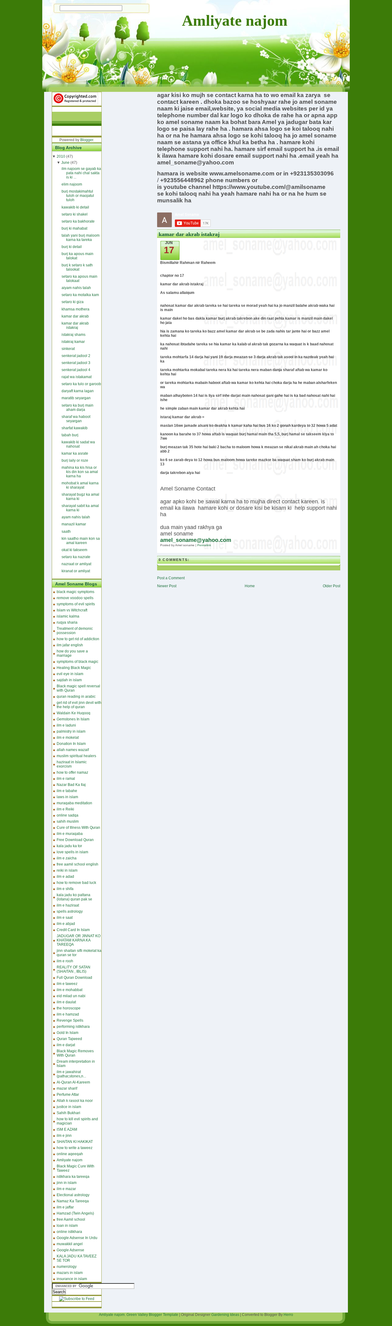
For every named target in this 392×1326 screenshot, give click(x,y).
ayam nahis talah (76, 517)
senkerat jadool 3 (76, 363)
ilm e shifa (65, 889)
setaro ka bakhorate (78, 221)
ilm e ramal (66, 778)
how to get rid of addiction (78, 639)
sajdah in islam (69, 680)
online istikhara (69, 1232)
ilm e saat (65, 917)
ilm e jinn (64, 1135)
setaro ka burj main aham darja (77, 407)
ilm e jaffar (65, 1207)
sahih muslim (68, 821)
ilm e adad (65, 876)
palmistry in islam (71, 731)
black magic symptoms (75, 592)
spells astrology (70, 911)
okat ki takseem (74, 550)
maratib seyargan (76, 398)
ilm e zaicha (67, 858)
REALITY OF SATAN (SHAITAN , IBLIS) (73, 969)
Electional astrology (73, 1195)
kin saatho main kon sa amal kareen (81, 540)
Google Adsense (70, 1250)
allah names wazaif (73, 750)
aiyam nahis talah (76, 288)
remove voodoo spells (75, 598)
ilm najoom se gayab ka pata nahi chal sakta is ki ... (81, 173)
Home (250, 586)
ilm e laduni (66, 725)
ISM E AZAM (67, 1129)
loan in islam (67, 1225)
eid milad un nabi (71, 996)
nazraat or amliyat (76, 564)
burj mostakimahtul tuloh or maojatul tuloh (78, 195)
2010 (61, 156)
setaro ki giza (73, 302)
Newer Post (166, 586)
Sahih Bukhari (68, 1113)
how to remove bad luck (76, 883)
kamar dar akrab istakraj (75, 325)
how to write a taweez (74, 1148)
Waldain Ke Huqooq (73, 713)
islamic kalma (68, 616)
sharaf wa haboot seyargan (76, 419)
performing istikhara (73, 1026)
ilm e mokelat (68, 737)
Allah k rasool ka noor (75, 1101)
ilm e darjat (66, 1045)
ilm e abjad (66, 924)
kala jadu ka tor (69, 846)
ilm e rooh (65, 961)
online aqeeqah (70, 1154)
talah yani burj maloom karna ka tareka (81, 237)
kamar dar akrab (75, 316)
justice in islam (69, 1107)
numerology (67, 1266)
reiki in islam (67, 870)
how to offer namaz (72, 772)
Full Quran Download (74, 977)
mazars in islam (70, 1273)
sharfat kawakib (75, 428)
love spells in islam (72, 852)
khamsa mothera (75, 309)
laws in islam (67, 797)
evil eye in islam (70, 674)
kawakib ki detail (75, 207)
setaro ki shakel (75, 214)
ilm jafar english (70, 645)
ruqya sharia (67, 622)
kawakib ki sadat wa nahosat (78, 444)
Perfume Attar (68, 1094)
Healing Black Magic (74, 668)
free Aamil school (71, 1219)
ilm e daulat (66, 1002)
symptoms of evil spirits (76, 604)
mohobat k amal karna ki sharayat (80, 485)
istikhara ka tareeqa (73, 1176)
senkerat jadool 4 (76, 370)
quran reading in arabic (76, 696)
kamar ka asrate (75, 453)
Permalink (204, 545)
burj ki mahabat (74, 228)
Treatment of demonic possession (75, 630)
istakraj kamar (73, 342)
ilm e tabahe (67, 791)
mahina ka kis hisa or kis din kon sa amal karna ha (80, 471)
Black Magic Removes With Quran (75, 1053)
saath (66, 531)
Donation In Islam (71, 744)
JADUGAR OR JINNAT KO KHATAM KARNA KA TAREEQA (78, 940)
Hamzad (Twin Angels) (75, 1213)
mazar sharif (67, 1088)
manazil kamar (74, 524)
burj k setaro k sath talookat (77, 267)
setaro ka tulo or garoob (81, 384)
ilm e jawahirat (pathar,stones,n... (71, 1074)
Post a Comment (171, 578)
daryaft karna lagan (78, 391)
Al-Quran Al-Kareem (73, 1082)
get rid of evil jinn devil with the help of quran (79, 705)
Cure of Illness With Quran (78, 827)
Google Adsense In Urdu (77, 1238)
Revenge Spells (70, 1020)
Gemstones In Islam (73, 719)
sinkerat (68, 349)
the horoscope (69, 1008)
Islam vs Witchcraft (72, 610)
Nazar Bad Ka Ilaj (71, 785)
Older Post (331, 586)
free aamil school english (77, 864)
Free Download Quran (75, 840)
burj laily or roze (75, 460)
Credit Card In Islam (73, 930)
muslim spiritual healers (76, 756)
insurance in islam (72, 1279)
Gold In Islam (67, 1033)
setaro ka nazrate (76, 557)
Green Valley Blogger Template (152, 1315)
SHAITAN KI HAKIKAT (75, 1142)
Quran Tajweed (69, 1039)
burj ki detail (72, 247)
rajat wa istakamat (77, 377)
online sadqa (67, 815)
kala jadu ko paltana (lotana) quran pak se (74, 897)
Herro (288, 1315)
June (65, 162)
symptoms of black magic (77, 661)
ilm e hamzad (68, 1014)
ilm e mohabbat (69, 990)
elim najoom (72, 184)
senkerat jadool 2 (76, 356)
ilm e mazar (66, 1189)
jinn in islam (67, 1183)
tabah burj (70, 435)
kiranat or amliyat (76, 571)
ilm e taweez (67, 984)
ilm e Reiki (65, 809)
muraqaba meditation (74, 803)
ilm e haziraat (68, 905)
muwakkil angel (70, 1244)
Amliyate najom (235, 20)
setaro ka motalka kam (80, 295)
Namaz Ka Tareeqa (73, 1201)
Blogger (86, 140)
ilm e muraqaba (70, 834)
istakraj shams (73, 334)
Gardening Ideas (225, 1315)
